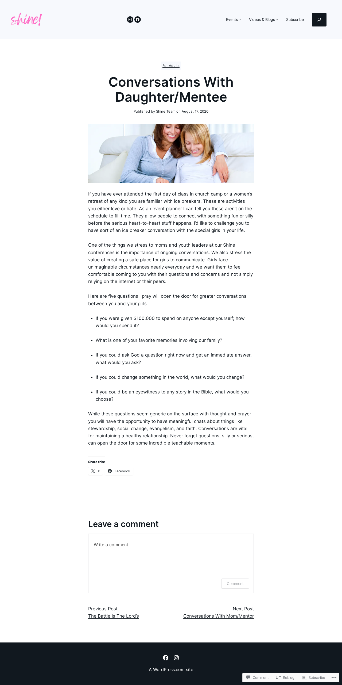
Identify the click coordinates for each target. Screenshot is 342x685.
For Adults (171, 66)
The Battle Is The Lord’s (113, 616)
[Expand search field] (319, 19)
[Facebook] (137, 19)
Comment (235, 583)
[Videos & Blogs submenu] (277, 19)
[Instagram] (130, 19)
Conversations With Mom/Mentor (218, 616)
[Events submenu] (240, 19)
